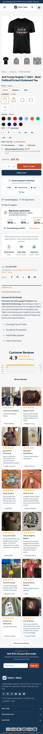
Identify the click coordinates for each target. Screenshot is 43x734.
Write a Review (20, 379)
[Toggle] (4, 324)
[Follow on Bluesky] (20, 694)
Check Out (21, 173)
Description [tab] (7, 287)
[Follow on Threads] (11, 694)
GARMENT (5, 94)
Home (4, 72)
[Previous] (5, 36)
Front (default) (9, 145)
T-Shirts (9, 272)
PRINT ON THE (6, 142)
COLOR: (4, 114)
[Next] (38, 36)
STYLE (3, 86)
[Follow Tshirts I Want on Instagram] (17, 277)
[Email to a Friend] (34, 277)
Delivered (34, 252)
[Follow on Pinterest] (16, 694)
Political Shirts (25, 72)
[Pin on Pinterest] (29, 277)
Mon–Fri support (10, 205)
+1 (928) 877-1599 (8, 701)
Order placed (9, 252)
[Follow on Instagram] (7, 694)
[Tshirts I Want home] (13, 678)
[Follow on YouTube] (24, 694)
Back (21, 145)
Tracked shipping (11, 200)
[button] (4, 7)
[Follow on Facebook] (3, 694)
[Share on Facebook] (11, 277)
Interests (13, 72)
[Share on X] (23, 277)
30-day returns (28, 200)
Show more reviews (21, 643)
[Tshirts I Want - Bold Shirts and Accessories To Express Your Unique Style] (22, 7)
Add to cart (29, 166)
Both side (31, 145)
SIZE (3, 128)
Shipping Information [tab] (11, 292)
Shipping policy (34, 228)
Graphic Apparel (17, 270)
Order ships (21, 252)
